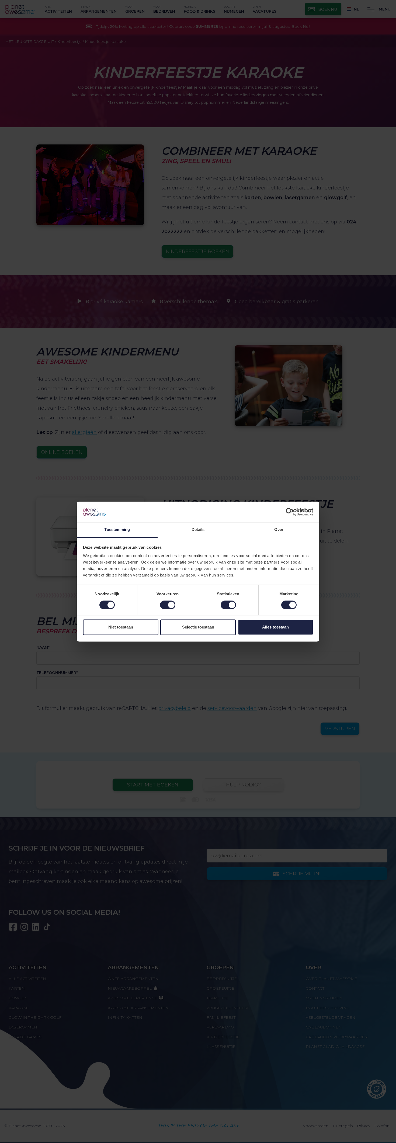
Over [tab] (278, 529)
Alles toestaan (275, 627)
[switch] (167, 604)
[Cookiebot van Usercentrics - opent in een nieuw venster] (289, 512)
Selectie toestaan (198, 627)
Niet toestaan (120, 627)
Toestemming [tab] (117, 529)
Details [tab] (198, 529)
